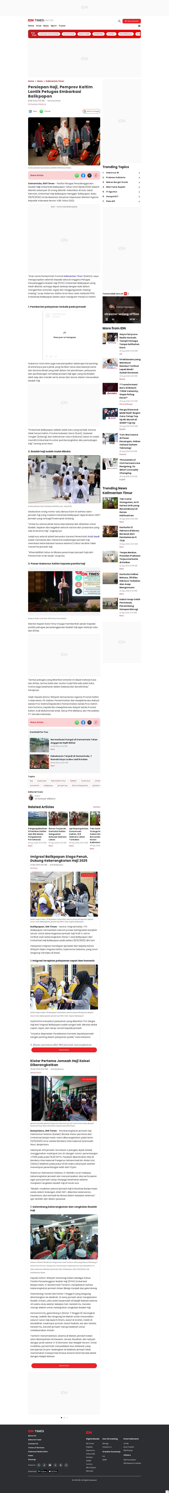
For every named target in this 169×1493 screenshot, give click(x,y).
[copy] (96, 175)
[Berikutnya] (100, 966)
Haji (38, 186)
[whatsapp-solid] (77, 175)
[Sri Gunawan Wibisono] (31, 797)
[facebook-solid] (83, 175)
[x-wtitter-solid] (89, 175)
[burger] (139, 25)
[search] (119, 21)
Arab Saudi (93, 536)
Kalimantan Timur (73, 276)
